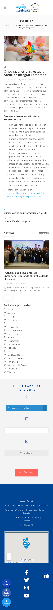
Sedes (19, 525)
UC (14, 25)
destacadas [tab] (44, 233)
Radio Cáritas (6, 594)
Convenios (43, 510)
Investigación (40, 517)
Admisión (30, 501)
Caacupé (11, 316)
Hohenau (11, 347)
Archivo (8, 505)
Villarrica (11, 372)
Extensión (26, 520)
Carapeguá (12, 323)
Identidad (10, 517)
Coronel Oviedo (14, 330)
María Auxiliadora (15, 354)
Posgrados (29, 517)
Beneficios (6, 584)
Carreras (19, 517)
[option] (26, 266)
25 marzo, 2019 (11, 80)
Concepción (12, 327)
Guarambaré (13, 341)
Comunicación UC (9, 283)
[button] (46, 576)
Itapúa (10, 351)
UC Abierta (19, 510)
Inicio (7, 25)
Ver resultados (26, 453)
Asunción (11, 313)
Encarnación (13, 334)
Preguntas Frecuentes (39, 505)
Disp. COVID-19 (30, 525)
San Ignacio (12, 361)
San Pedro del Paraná (17, 365)
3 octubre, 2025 (21, 283)
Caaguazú (12, 320)
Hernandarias (13, 344)
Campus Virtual (31, 510)
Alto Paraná (12, 309)
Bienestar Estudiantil (21, 505)
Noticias (22, 501)
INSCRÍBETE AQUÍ (26, 472)
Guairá (10, 337)
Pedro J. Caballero (15, 358)
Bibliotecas (9, 510)
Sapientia (26, 513)
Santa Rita (12, 368)
